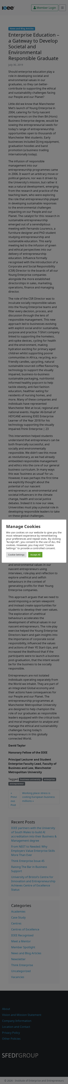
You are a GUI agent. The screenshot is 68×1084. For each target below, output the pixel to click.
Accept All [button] (35, 554)
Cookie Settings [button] (16, 554)
